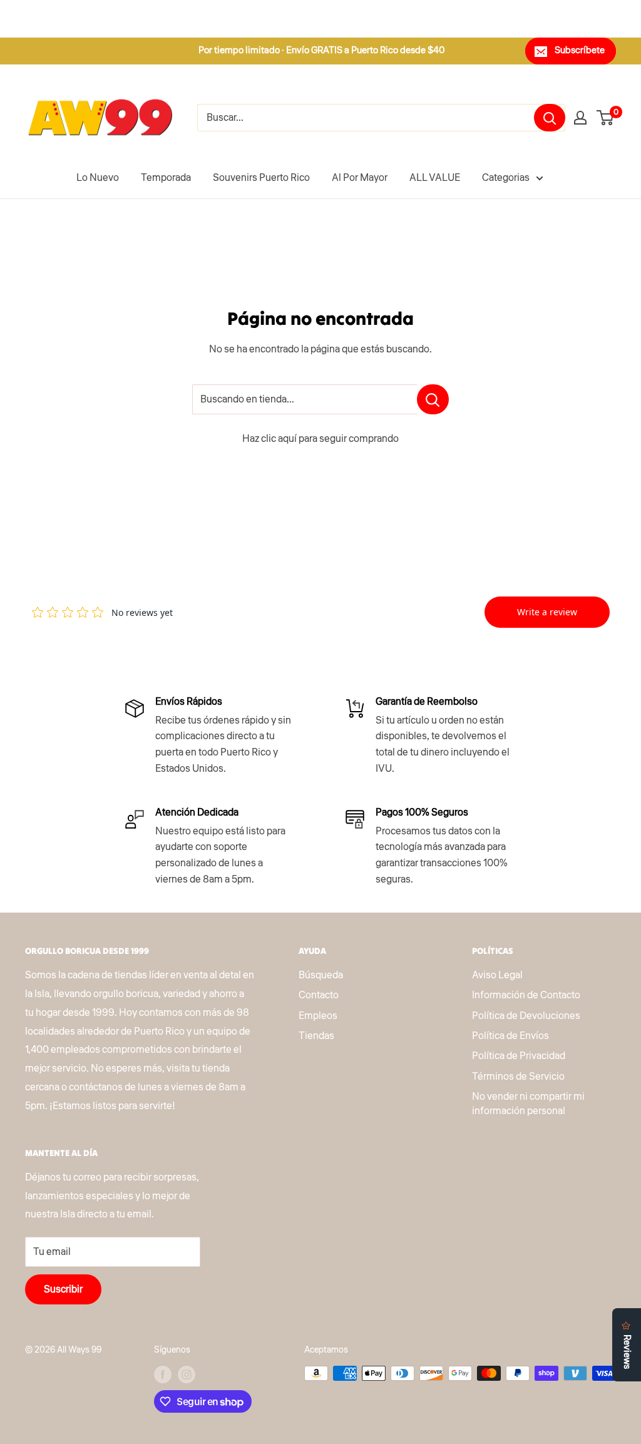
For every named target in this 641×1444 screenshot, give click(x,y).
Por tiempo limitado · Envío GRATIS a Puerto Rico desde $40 (321, 50)
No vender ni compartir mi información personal (528, 1103)
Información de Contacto (526, 995)
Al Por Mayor (359, 178)
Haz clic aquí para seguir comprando (320, 439)
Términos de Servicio (518, 1076)
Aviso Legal (497, 975)
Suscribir (63, 1289)
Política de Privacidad (518, 1056)
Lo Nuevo (97, 178)
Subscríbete (580, 50)
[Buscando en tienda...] (433, 399)
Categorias (506, 178)
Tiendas (316, 1036)
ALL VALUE (434, 178)
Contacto (319, 995)
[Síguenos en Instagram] (186, 1374)
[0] (605, 117)
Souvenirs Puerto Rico (261, 178)
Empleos (318, 1016)
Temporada (166, 178)
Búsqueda (321, 975)
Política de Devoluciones (526, 1016)
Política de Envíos (510, 1036)
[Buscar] (549, 117)
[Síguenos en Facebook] (163, 1374)
